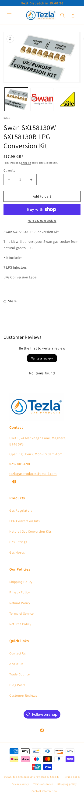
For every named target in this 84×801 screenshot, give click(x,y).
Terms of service (43, 784)
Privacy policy (20, 784)
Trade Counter (20, 674)
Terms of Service (21, 613)
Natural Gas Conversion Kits (30, 531)
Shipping (26, 162)
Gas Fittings (18, 542)
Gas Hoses (17, 552)
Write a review (42, 358)
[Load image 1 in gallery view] (16, 99)
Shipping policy (67, 784)
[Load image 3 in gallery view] (67, 99)
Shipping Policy (20, 582)
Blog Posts (17, 685)
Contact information (44, 791)
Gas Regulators (20, 510)
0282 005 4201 (20, 464)
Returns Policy (20, 624)
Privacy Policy (19, 592)
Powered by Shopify (47, 776)
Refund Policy (19, 603)
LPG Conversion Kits (24, 521)
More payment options (42, 220)
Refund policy (72, 776)
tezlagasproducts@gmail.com (33, 473)
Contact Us (17, 653)
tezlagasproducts (24, 776)
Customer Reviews (23, 695)
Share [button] (12, 301)
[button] (9, 15)
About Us (16, 664)
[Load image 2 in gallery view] (42, 99)
